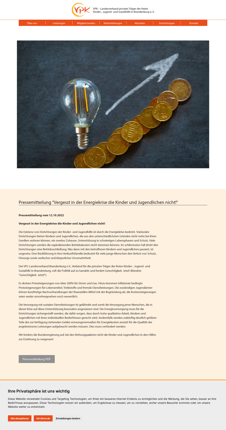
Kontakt (193, 23)
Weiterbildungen (113, 23)
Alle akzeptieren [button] (20, 418)
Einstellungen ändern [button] (68, 418)
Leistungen (59, 23)
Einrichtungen (167, 23)
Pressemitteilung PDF (37, 359)
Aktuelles (140, 23)
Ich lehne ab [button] (43, 418)
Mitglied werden (86, 23)
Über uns (32, 23)
